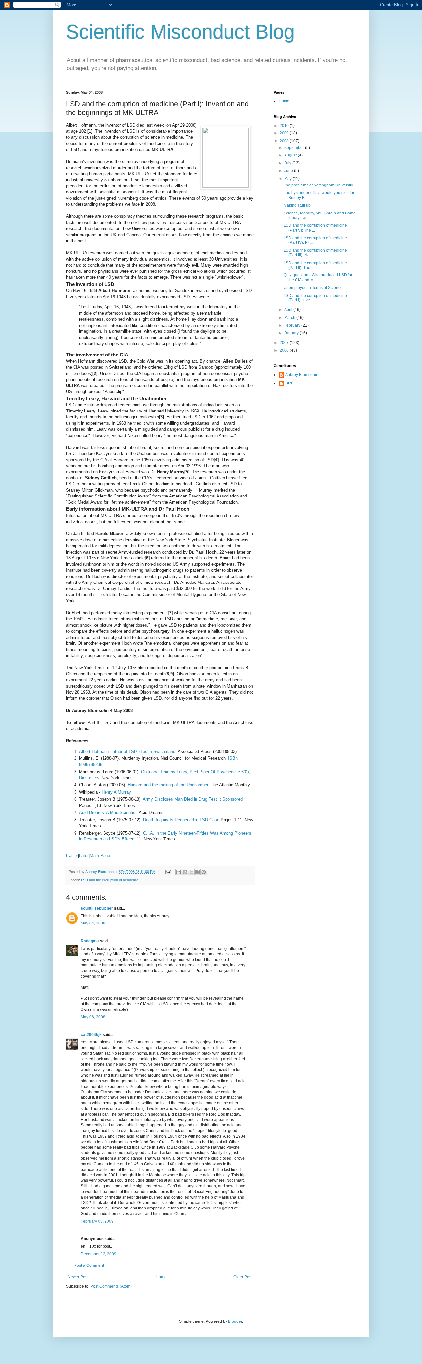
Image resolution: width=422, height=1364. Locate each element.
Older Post (242, 1277)
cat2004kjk (91, 1034)
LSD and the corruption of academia (109, 880)
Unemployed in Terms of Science (313, 287)
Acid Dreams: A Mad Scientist (107, 812)
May (288, 178)
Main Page (100, 855)
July (288, 163)
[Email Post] (168, 872)
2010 (285, 125)
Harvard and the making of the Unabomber (168, 784)
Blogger (235, 1321)
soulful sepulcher (97, 908)
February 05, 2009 (97, 1221)
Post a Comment (89, 1265)
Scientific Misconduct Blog (180, 32)
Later (84, 855)
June (289, 170)
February (292, 325)
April (288, 309)
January (292, 333)
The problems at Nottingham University (318, 185)
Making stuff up (297, 205)
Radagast (90, 941)
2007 (285, 342)
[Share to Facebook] (197, 872)
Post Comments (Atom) (111, 1286)
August (291, 155)
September (294, 147)
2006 (285, 350)
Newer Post (78, 1277)
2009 (285, 133)
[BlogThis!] (185, 872)
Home (161, 1277)
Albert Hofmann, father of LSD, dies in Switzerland (127, 751)
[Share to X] (191, 872)
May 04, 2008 (93, 923)
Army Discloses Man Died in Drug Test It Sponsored (193, 799)
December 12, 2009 (98, 1254)
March (290, 317)
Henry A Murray (116, 792)
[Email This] (178, 872)
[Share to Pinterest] (203, 872)
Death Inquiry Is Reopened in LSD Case (181, 819)
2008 (285, 141)
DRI (288, 383)
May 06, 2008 (93, 1017)
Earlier (72, 855)
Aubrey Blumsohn (301, 374)
